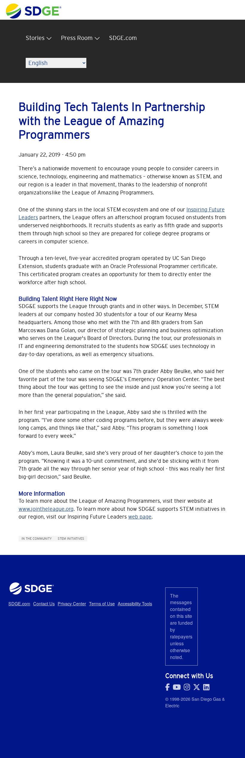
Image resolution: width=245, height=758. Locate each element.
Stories (35, 38)
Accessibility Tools (135, 603)
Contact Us (44, 603)
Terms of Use (102, 603)
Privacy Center (72, 603)
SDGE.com (123, 38)
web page (139, 516)
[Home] (33, 6)
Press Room (77, 38)
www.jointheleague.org (46, 509)
